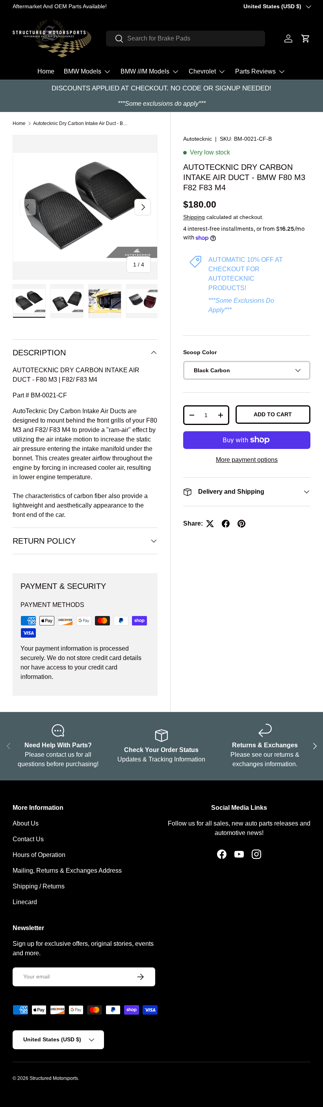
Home (45, 71)
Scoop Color (200, 352)
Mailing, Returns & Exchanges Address (67, 870)
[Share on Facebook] (226, 523)
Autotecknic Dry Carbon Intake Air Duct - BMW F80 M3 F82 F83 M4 (80, 123)
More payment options (247, 459)
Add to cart (273, 414)
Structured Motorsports (54, 1078)
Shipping (194, 217)
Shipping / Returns (39, 886)
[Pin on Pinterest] (241, 523)
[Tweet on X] (210, 523)
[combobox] (185, 38)
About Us (26, 823)
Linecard (25, 902)
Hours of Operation (39, 854)
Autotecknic (197, 139)
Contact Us (28, 839)
